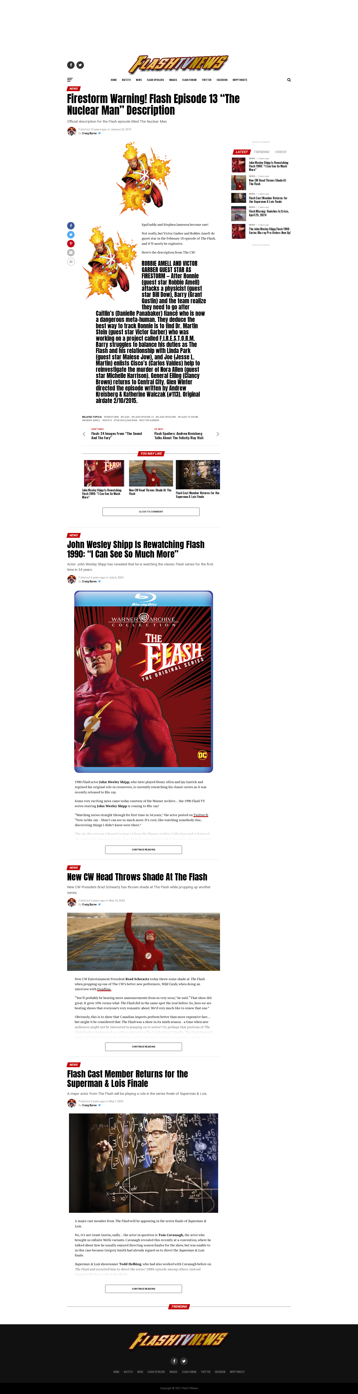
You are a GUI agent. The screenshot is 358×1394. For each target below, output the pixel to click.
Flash (126, 417)
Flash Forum (189, 80)
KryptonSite (240, 80)
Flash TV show (188, 417)
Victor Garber (150, 420)
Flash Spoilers (155, 80)
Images (173, 80)
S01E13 (108, 420)
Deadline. (104, 989)
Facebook (222, 80)
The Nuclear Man (126, 420)
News (139, 80)
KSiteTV (126, 80)
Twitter (206, 80)
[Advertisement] (179, 26)
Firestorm (112, 417)
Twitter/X (200, 815)
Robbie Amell (92, 420)
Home (114, 80)
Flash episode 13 (143, 417)
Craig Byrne (89, 133)
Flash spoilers (166, 417)
